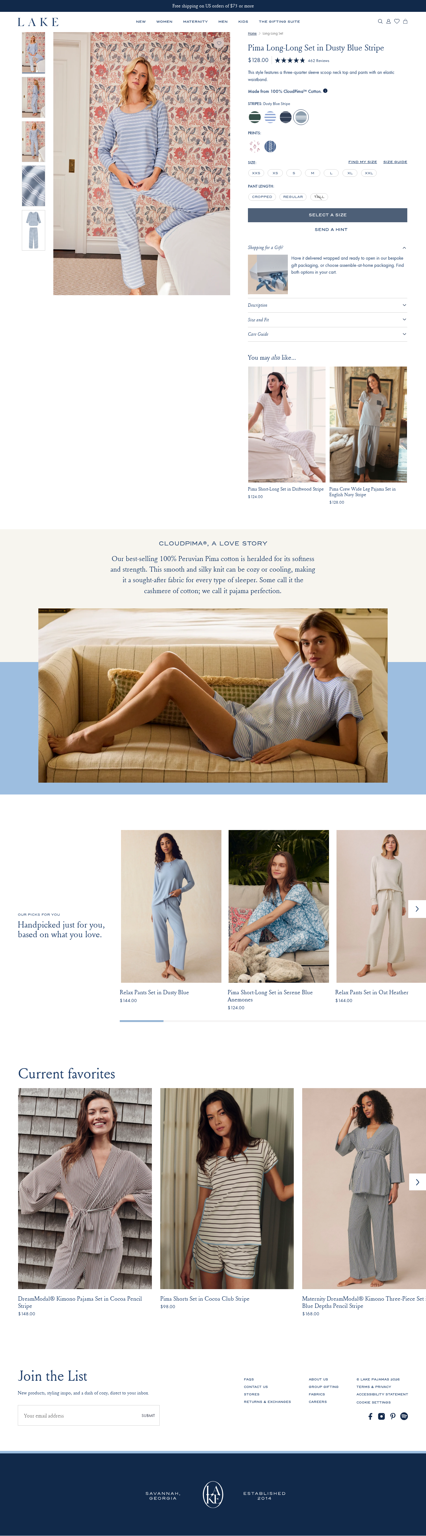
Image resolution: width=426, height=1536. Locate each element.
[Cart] (405, 23)
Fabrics (317, 1394)
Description (257, 305)
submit (148, 1415)
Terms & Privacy (373, 1387)
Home (252, 33)
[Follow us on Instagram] (381, 1416)
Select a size (328, 215)
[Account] (388, 23)
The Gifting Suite (279, 22)
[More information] (325, 91)
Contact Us (256, 1387)
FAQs (249, 1379)
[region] (313, 173)
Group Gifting (324, 1387)
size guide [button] (395, 162)
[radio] (255, 117)
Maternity (195, 22)
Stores (251, 1394)
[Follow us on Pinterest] (393, 1416)
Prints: (254, 133)
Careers (318, 1402)
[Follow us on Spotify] (404, 1416)
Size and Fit (258, 319)
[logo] (38, 22)
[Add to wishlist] (219, 43)
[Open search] (380, 22)
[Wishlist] (397, 22)
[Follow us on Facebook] (370, 1416)
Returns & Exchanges (267, 1402)
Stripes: (269, 104)
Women (164, 22)
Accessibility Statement (382, 1394)
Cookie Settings (373, 1402)
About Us (318, 1379)
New (141, 22)
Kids (243, 22)
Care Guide (258, 334)
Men (223, 22)
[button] (362, 162)
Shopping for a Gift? (265, 247)
